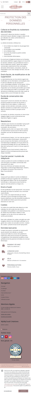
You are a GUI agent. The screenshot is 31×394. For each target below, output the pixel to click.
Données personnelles (6, 316)
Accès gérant (26, 366)
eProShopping (10, 366)
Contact (16, 2)
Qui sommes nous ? (6, 293)
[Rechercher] (29, 14)
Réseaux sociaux (6, 299)
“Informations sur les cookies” (11, 384)
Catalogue (4, 288)
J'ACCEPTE (23, 391)
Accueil (3, 286)
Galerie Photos (5, 297)
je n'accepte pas (8, 391)
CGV (3, 295)
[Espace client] (20, 2)
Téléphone (4, 329)
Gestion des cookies (5, 314)
